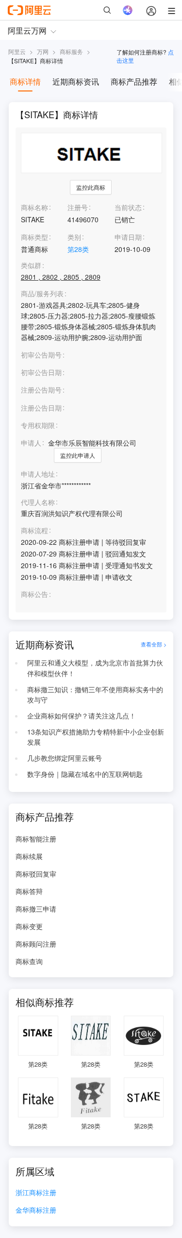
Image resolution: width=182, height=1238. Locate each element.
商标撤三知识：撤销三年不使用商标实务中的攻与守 (95, 694)
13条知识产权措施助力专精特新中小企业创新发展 (95, 737)
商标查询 (29, 961)
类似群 (31, 265)
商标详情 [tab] (25, 81)
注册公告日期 (41, 408)
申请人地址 (38, 474)
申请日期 (128, 237)
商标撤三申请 (36, 909)
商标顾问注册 (36, 944)
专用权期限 (38, 425)
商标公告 (34, 594)
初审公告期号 (41, 354)
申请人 (31, 443)
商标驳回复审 (36, 874)
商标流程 (34, 530)
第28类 (78, 249)
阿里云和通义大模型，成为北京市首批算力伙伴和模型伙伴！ (95, 668)
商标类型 (34, 237)
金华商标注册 (36, 1210)
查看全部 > (153, 644)
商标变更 (29, 926)
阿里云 (17, 51)
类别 (74, 237)
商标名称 (34, 207)
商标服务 (71, 51)
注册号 (77, 207)
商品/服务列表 (42, 293)
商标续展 (29, 856)
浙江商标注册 (36, 1193)
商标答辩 (29, 891)
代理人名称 (38, 502)
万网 (43, 51)
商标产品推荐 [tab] (134, 81)
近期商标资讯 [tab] (75, 81)
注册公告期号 (41, 390)
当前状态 (128, 207)
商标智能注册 (36, 838)
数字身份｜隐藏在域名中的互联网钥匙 (85, 774)
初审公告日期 (41, 372)
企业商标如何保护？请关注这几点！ (81, 715)
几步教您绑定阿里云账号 (64, 758)
